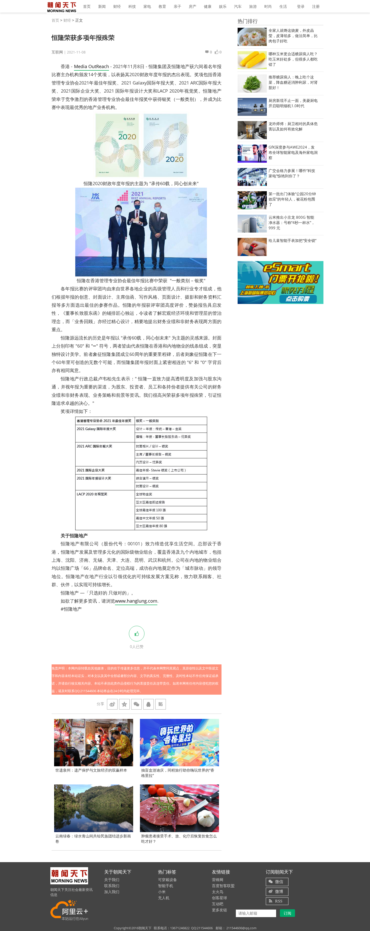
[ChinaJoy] (280, 282)
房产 (192, 6)
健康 (207, 6)
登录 (301, 6)
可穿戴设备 (167, 879)
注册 (316, 6)
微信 (279, 882)
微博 (279, 891)
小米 (162, 891)
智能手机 (165, 885)
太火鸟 (217, 891)
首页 (87, 6)
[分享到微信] (136, 704)
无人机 (163, 897)
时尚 (268, 6)
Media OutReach (91, 66)
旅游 (253, 6)
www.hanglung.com (136, 601)
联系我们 (111, 885)
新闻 (102, 6)
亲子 (177, 6)
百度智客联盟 (223, 885)
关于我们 (111, 879)
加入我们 (111, 891)
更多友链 (219, 909)
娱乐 (223, 6)
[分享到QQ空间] (124, 704)
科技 (132, 6)
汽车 (238, 6)
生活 (283, 6)
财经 (117, 6)
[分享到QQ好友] (148, 704)
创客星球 (219, 897)
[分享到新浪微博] (112, 704)
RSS (278, 901)
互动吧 (217, 903)
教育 (162, 6)
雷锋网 (217, 879)
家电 (147, 6)
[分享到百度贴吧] (160, 704)
